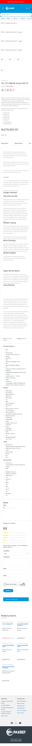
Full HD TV (4, 664)
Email (5, 575)
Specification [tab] (19, 143)
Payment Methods (5, 705)
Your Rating (6, 550)
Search (30, 14)
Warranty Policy (21, 703)
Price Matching (20, 708)
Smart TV (22, 622)
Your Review (6, 557)
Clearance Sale (5, 622)
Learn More (6, 177)
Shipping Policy (20, 705)
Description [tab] (4, 143)
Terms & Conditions (21, 710)
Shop (8, 18)
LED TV (15, 18)
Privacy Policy (20, 712)
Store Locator (4, 715)
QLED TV (7, 643)
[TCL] (8, 512)
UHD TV (23, 18)
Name (5, 568)
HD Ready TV (10, 622)
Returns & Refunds (21, 701)
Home (2, 18)
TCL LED (25, 622)
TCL (6, 135)
